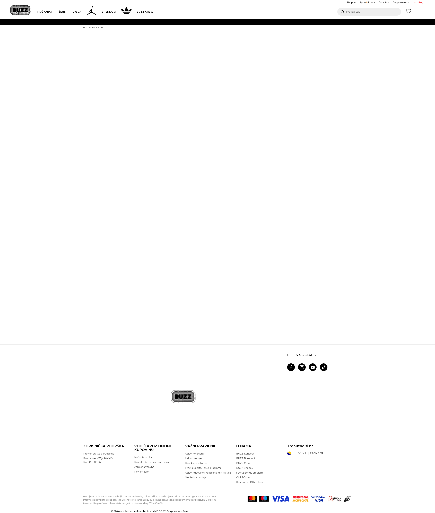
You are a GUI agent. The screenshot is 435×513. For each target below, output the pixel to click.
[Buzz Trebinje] (115, 289)
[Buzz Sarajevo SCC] (319, 143)
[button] (369, 12)
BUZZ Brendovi (245, 458)
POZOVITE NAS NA (191, 35)
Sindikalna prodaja (195, 477)
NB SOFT (160, 511)
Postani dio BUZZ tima (249, 482)
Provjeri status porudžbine (98, 453)
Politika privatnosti (196, 463)
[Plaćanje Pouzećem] (347, 499)
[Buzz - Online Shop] (20, 10)
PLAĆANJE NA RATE (186, 28)
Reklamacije (141, 471)
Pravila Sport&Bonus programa (203, 467)
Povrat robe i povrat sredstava (152, 462)
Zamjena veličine (144, 466)
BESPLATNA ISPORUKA (167, 21)
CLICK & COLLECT (166, 42)
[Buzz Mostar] (183, 143)
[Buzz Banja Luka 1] (183, 70)
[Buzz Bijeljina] (251, 70)
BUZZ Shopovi (245, 467)
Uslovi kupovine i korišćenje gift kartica (208, 472)
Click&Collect (243, 477)
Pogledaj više (272, 22)
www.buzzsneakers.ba (132, 511)
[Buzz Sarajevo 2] (115, 216)
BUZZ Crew (243, 463)
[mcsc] (300, 499)
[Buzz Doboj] (115, 143)
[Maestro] (264, 499)
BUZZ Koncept (245, 453)
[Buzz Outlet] (319, 70)
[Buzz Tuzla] (251, 216)
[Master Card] (252, 499)
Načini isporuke (143, 457)
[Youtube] (313, 367)
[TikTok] (323, 367)
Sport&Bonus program (249, 472)
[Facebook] (291, 367)
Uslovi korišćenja (195, 453)
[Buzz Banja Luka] (115, 70)
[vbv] (318, 499)
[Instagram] (302, 367)
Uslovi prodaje (193, 458)
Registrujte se (401, 2)
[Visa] (280, 499)
